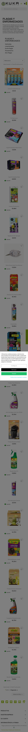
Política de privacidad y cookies (18, 377)
